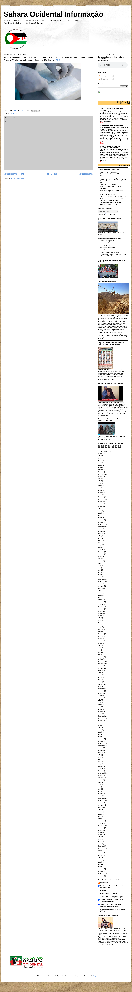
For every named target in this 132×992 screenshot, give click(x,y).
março (100, 465)
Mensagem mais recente (14, 174)
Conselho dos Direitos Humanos (109, 252)
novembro (101, 474)
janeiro (100, 469)
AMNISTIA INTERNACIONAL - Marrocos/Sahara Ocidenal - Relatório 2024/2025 (111, 173)
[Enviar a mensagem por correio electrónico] (27, 110)
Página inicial (51, 174)
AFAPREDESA (104, 883)
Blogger (95, 976)
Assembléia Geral (105, 245)
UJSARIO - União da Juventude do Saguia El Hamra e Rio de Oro (111, 905)
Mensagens (104, 76)
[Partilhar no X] (35, 111)
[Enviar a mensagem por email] (32, 111)
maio (99, 460)
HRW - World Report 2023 (107, 194)
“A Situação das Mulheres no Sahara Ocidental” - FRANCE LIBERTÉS (110, 203)
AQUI (58, 60)
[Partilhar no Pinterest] (39, 111)
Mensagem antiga (86, 174)
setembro (101, 479)
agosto (100, 453)
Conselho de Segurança (107, 241)
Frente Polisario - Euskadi (108, 893)
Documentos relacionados (107, 247)
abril (99, 463)
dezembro (101, 472)
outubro (100, 476)
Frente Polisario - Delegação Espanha (112, 897)
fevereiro (100, 467)
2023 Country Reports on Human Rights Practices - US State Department (111, 191)
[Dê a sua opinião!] (33, 111)
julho (99, 456)
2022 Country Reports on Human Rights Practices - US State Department (111, 199)
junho (99, 458)
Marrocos (17, 113)
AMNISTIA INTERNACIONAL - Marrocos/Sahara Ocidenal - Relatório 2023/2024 (111, 186)
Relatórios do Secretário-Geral (109, 243)
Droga (12, 113)
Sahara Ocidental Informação (53, 14)
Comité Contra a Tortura (107, 250)
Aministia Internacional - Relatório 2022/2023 (113, 196)
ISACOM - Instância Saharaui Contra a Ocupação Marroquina (112, 900)
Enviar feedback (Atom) (18, 178)
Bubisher (103, 890)
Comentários (104, 79)
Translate (112, 214)
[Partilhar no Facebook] (37, 111)
